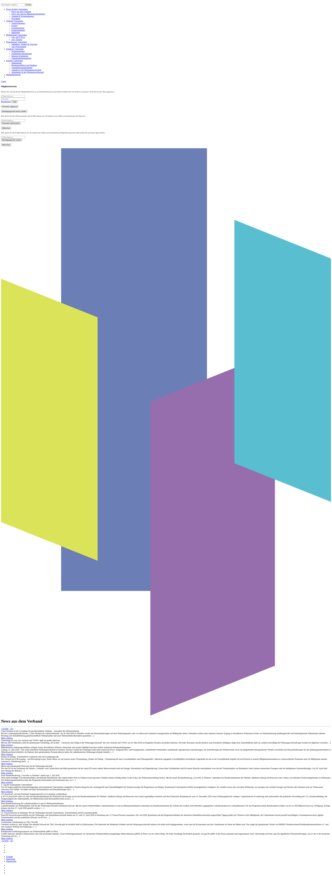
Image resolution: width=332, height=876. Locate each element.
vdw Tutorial (16, 40)
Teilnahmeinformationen (21, 58)
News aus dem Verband (21, 12)
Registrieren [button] (6, 102)
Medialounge (11, 35)
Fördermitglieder (18, 30)
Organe (14, 26)
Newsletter (15, 19)
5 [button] (6, 729)
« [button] (1, 729)
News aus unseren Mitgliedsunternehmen (28, 14)
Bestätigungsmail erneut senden (14, 111)
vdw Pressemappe (18, 47)
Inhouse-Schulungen (19, 56)
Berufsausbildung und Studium (24, 65)
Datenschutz (11, 861)
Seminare (10, 49)
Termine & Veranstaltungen (22, 16)
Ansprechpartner (18, 23)
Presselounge (11, 42)
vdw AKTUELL (18, 37)
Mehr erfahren (7, 738)
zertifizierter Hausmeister (21, 54)
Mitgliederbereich (13, 75)
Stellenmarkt (16, 63)
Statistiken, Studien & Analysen (24, 44)
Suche (28, 5)
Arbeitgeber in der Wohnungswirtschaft (27, 72)
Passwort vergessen (9, 107)
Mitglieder (15, 33)
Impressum (10, 859)
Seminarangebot (18, 51)
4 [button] (5, 729)
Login (3, 81)
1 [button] (2, 729)
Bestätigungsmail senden (11, 140)
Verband (9, 21)
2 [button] (3, 729)
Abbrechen (6, 128)
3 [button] (4, 729)
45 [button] (11, 729)
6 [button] (7, 729)
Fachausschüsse (17, 28)
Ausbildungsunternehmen (21, 68)
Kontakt (9, 857)
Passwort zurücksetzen (11, 123)
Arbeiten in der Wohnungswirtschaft (26, 70)
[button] (23, 9)
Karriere (9, 61)
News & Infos (12, 9)
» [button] (12, 729)
